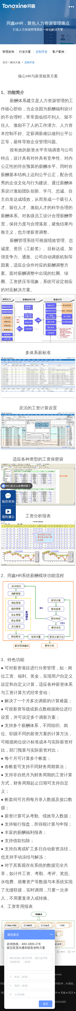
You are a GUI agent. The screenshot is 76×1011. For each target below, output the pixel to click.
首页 (5, 62)
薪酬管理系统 (22, 240)
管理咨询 (8, 51)
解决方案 (15, 62)
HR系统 (23, 575)
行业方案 (25, 51)
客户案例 (58, 51)
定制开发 (42, 51)
